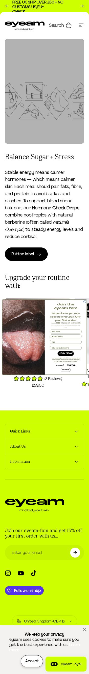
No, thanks (65, 369)
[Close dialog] (85, 301)
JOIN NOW (65, 353)
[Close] (84, 629)
